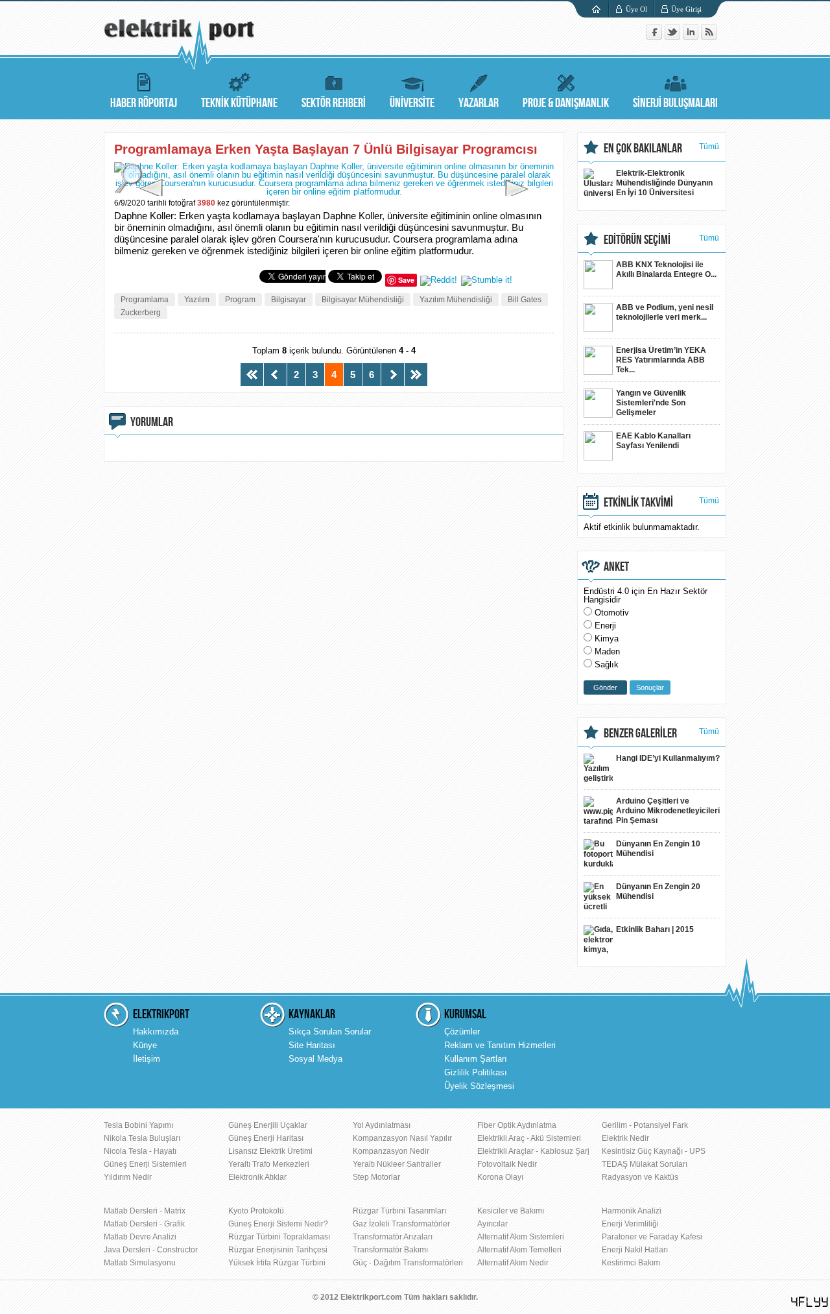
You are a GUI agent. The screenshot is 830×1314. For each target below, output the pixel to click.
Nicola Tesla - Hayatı (140, 1151)
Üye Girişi (686, 9)
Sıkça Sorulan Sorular (330, 1031)
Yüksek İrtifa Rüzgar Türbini (277, 1263)
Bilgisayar (288, 299)
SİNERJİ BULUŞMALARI (675, 103)
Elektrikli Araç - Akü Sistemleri (529, 1138)
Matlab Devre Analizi (140, 1237)
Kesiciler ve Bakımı (510, 1211)
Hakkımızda (155, 1031)
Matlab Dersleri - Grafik (144, 1224)
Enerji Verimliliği (630, 1224)
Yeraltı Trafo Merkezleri (268, 1164)
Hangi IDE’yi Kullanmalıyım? (668, 758)
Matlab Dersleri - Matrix (144, 1211)
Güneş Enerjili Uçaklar (267, 1125)
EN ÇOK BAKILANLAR (643, 148)
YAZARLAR (478, 103)
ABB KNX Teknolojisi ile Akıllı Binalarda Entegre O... (666, 269)
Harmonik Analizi (631, 1211)
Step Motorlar (376, 1177)
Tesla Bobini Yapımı (138, 1125)
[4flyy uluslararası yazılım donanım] (810, 1302)
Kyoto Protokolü (256, 1211)
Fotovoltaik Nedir (507, 1164)
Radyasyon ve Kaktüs (640, 1177)
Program (240, 299)
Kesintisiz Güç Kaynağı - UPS (654, 1151)
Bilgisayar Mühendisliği (363, 299)
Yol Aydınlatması (381, 1125)
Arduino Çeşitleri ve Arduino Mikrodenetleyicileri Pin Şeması (668, 810)
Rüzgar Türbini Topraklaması (279, 1237)
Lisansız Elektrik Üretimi (270, 1151)
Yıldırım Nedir (128, 1177)
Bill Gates (524, 299)
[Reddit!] (439, 280)
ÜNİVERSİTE (412, 103)
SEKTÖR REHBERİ (334, 103)
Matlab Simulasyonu (140, 1263)
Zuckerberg (141, 312)
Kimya (607, 638)
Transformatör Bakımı (390, 1250)
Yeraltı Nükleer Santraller (397, 1164)
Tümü (709, 146)
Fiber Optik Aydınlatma (516, 1125)
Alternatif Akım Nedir (513, 1263)
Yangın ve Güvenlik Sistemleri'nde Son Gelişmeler (651, 402)
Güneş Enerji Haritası (265, 1138)
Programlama (145, 299)
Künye (145, 1045)
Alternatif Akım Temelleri (519, 1250)
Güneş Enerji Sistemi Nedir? (278, 1224)
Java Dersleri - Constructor (151, 1250)
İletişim (146, 1059)
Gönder (605, 687)
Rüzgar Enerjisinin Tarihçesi (277, 1250)
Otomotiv (612, 612)
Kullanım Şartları (475, 1059)
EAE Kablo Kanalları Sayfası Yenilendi (653, 440)
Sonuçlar (650, 687)
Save (406, 280)
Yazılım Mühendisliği (456, 299)
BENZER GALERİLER (640, 733)
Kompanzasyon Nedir (391, 1151)
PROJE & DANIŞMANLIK (566, 103)
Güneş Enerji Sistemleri (145, 1164)
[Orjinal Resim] (129, 177)
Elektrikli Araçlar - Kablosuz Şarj (533, 1151)
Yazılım (196, 299)
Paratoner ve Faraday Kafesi (652, 1237)
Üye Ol (636, 9)
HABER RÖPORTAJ (143, 103)
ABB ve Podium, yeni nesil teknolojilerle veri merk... (664, 312)
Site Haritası (312, 1045)
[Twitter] (674, 37)
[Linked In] (692, 37)
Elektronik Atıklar (257, 1177)
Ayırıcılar (492, 1224)
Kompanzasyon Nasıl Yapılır (402, 1138)
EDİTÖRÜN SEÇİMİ (637, 240)
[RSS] (709, 37)
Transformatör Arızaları (393, 1237)
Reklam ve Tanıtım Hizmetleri (500, 1045)
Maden (607, 651)
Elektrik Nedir (625, 1138)
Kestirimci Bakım (631, 1263)
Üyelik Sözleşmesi (479, 1086)
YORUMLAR (151, 422)
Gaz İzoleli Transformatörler (401, 1224)
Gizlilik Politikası (475, 1072)
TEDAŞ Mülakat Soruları (644, 1164)
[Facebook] (655, 37)
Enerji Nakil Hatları (635, 1250)
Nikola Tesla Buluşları (142, 1138)
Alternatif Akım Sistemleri (520, 1237)
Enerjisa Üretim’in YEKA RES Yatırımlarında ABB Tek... (661, 360)
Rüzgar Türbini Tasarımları (399, 1211)
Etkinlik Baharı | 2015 (655, 929)
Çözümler (462, 1031)
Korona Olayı (500, 1177)
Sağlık (607, 664)
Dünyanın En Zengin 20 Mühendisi (658, 891)
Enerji (605, 625)
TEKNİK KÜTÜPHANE (239, 103)
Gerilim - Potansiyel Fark (645, 1125)
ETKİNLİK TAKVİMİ (638, 502)
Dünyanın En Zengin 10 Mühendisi (658, 848)
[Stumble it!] (486, 280)
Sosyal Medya (315, 1059)
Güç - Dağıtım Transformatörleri (408, 1263)
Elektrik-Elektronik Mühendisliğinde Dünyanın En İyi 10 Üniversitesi (664, 183)
